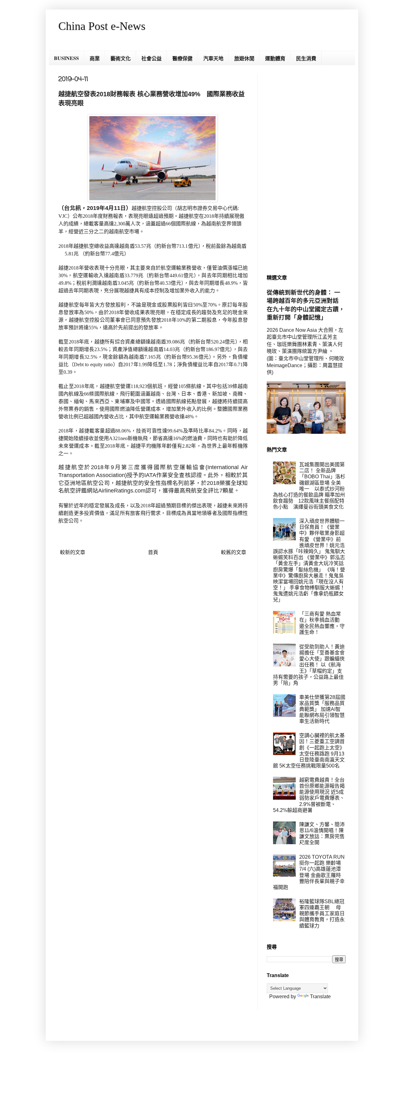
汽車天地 (213, 58)
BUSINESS (66, 58)
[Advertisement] (306, 169)
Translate (320, 996)
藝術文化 (120, 58)
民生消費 (306, 58)
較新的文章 (72, 552)
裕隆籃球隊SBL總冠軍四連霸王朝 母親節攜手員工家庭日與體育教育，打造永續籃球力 (322, 913)
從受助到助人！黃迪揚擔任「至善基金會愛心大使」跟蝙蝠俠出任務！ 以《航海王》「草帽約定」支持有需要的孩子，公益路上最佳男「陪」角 (309, 665)
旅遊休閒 (244, 58)
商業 (95, 58)
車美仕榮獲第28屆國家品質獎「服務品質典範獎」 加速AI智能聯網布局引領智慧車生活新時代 (322, 709)
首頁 (153, 552)
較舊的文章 (233, 552)
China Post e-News (102, 26)
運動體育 (275, 58)
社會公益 (151, 58)
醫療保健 (182, 58)
